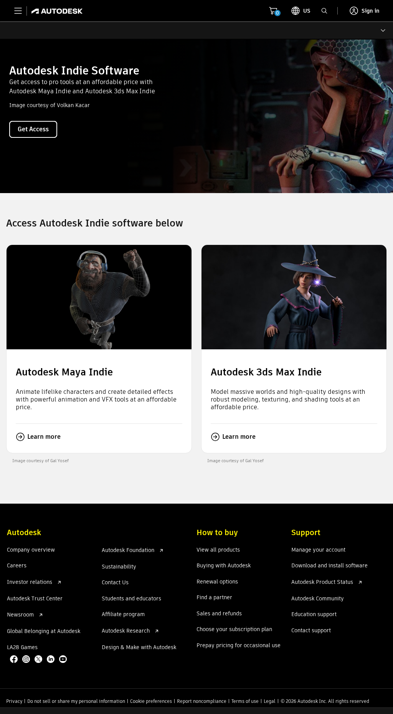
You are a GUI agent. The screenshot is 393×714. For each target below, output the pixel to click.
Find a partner (214, 597)
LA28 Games (22, 647)
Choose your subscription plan (234, 629)
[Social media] (39, 659)
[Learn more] (99, 349)
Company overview (31, 550)
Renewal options (217, 581)
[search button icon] (324, 10)
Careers (16, 565)
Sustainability (119, 567)
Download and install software (329, 565)
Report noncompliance (201, 701)
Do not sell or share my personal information (76, 701)
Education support (314, 614)
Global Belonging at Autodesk (43, 631)
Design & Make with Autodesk (139, 647)
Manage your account (318, 550)
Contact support (311, 630)
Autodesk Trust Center (35, 598)
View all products (218, 550)
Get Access (33, 129)
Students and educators (131, 598)
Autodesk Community (317, 598)
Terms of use (245, 701)
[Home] (55, 10)
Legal (270, 701)
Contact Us (115, 582)
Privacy (14, 701)
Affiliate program (123, 614)
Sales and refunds (219, 613)
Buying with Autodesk (223, 565)
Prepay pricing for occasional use (238, 645)
